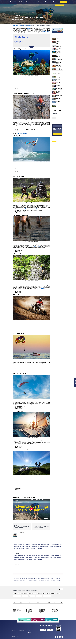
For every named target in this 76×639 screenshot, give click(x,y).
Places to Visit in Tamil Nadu (30, 548)
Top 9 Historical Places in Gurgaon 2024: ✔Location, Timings (56, 580)
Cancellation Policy (31, 629)
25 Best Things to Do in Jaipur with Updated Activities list (31, 568)
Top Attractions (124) (40, 593)
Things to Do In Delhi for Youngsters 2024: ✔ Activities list (19, 570)
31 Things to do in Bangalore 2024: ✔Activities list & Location (31, 570)
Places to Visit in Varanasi (16, 613)
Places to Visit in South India (22, 133)
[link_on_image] (54, 39)
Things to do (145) (32, 593)
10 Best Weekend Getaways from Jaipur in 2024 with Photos (59, 86)
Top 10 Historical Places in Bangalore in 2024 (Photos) (19, 578)
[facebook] (53, 141)
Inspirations (33, 1)
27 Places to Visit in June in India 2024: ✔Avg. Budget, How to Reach (31, 544)
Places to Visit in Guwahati (29, 608)
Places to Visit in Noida (41, 611)
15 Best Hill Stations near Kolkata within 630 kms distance (19, 559)
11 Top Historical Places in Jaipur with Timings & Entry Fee (56, 578)
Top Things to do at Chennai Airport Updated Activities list (59, 59)
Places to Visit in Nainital (16, 611)
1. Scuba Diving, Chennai (18, 36)
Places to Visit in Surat (28, 612)
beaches (28, 28)
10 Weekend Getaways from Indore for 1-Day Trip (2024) (59, 96)
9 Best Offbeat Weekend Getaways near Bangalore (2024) (59, 83)
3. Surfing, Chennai (17, 38)
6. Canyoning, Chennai (18, 42)
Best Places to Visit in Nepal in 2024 (55, 546)
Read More (31, 46)
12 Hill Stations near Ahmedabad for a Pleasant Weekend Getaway (56, 557)
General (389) (16, 593)
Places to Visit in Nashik (29, 611)
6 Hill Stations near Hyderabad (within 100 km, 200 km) (56, 555)
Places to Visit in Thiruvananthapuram (43, 612)
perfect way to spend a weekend (34, 246)
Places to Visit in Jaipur (16, 609)
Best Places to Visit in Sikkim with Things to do (19, 548)
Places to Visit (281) (23, 593)
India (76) (57, 593)
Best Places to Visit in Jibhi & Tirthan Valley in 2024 (43, 546)
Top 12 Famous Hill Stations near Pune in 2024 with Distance (43, 557)
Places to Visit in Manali (29, 610)
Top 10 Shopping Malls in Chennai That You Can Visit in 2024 (59, 49)
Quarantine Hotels (21, 630)
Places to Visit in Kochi (54, 613)
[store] (50, 630)
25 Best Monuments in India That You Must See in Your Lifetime (19, 580)
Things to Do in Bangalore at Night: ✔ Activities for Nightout (56, 568)
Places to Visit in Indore (54, 608)
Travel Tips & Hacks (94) (50, 593)
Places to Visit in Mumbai (42, 610)
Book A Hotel (64, 1)
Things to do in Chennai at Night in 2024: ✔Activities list (59, 39)
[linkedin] (56, 141)
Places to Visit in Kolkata (29, 609)
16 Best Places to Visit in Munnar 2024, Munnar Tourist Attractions (43, 555)
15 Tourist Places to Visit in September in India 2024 (19, 544)
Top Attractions (27, 1)
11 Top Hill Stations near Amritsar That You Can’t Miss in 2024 (31, 559)
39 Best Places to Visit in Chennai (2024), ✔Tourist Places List (59, 69)
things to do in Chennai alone (41, 288)
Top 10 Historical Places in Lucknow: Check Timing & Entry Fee (43, 578)
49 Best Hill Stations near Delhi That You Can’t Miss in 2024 (19, 555)
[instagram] (61, 637)
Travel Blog (21, 1)
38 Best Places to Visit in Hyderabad (43, 544)
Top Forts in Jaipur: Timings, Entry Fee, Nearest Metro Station (31, 578)
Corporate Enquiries (21, 629)
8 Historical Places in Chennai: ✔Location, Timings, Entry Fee (59, 66)
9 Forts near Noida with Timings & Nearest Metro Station (31, 580)
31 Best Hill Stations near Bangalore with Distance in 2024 (31, 555)
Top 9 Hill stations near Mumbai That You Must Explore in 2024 (19, 557)
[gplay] (43, 630)
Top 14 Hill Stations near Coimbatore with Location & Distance (31, 557)
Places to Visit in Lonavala (42, 609)
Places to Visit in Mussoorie (55, 610)
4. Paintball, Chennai (17, 40)
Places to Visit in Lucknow (55, 609)
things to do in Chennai (46, 31)
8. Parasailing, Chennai (18, 45)
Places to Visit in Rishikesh (16, 612)
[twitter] (55, 141)
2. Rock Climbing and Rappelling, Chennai (21, 37)
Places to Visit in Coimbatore (42, 613)
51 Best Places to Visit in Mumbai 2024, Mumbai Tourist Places (19, 546)
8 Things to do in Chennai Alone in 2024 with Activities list (59, 46)
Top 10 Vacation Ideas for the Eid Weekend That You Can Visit (59, 89)
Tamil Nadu (39, 441)
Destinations (40, 1)
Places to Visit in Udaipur (55, 612)
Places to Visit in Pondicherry (29, 613)
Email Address (54, 113)
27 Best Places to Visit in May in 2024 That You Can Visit (56, 544)
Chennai (29, 25)
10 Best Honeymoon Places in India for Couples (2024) (31, 546)
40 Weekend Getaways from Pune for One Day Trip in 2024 (59, 106)
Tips (46, 1)
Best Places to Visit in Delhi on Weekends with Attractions (59, 99)
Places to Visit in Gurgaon (16, 608)
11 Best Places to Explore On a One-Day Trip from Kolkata (59, 77)
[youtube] (63, 637)
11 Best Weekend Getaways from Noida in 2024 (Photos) (59, 80)
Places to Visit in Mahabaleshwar (17, 610)
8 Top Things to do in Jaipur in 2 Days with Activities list (19, 568)
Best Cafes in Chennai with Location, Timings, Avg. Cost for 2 (59, 56)
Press (13, 629)
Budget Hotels (52, 1)
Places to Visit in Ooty (54, 611)
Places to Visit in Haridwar (42, 608)
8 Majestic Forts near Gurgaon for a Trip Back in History (43, 580)
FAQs (29, 630)
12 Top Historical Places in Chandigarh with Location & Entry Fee (19, 582)
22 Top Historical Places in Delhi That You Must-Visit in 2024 (31, 582)
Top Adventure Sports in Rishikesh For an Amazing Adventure (43, 568)
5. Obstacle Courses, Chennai (19, 41)
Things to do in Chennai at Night (31, 208)
